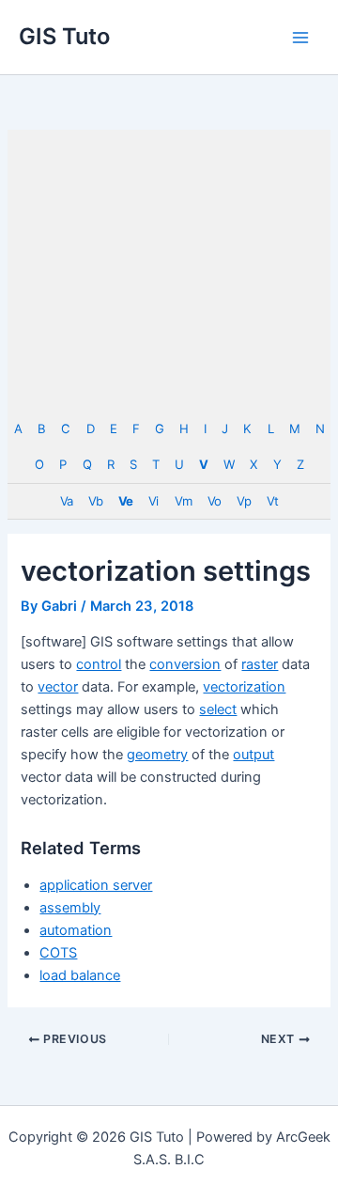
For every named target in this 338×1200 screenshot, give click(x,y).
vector (58, 686)
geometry (157, 754)
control (98, 664)
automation (75, 930)
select (218, 709)
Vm (183, 500)
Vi (153, 500)
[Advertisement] (169, 270)
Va (66, 500)
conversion (185, 664)
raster (259, 664)
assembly (69, 907)
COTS (58, 952)
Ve (125, 500)
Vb (95, 500)
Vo (214, 500)
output (253, 754)
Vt (272, 500)
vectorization (244, 686)
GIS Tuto (64, 36)
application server (95, 885)
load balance (79, 975)
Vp (244, 500)
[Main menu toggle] (300, 36)
